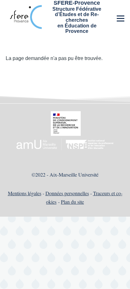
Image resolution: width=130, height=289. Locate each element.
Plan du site (72, 201)
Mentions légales (24, 193)
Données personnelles (67, 193)
